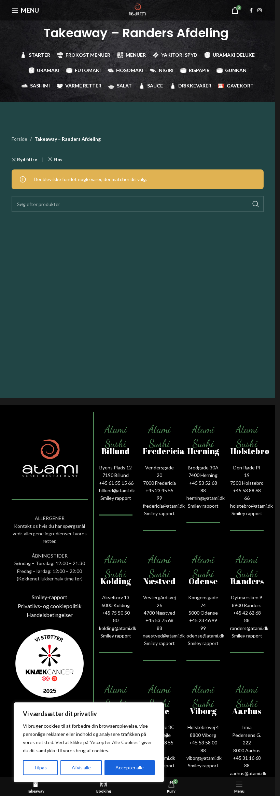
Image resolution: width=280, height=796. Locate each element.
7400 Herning (203, 475)
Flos (58, 159)
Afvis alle (81, 767)
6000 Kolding (115, 605)
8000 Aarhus (247, 750)
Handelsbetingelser (50, 615)
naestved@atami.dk (164, 636)
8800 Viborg (203, 735)
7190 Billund (115, 475)
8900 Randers (247, 605)
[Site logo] (137, 10)
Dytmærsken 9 (246, 597)
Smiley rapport (115, 498)
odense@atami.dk (205, 636)
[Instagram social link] (259, 10)
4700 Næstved (159, 613)
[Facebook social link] (251, 10)
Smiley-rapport (49, 597)
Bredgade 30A (203, 467)
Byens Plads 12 (115, 467)
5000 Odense (203, 613)
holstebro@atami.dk (251, 506)
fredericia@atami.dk (164, 506)
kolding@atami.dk (117, 628)
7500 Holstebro (247, 483)
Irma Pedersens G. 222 (246, 734)
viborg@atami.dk (204, 758)
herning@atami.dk (205, 498)
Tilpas (40, 767)
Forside (19, 139)
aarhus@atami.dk (248, 773)
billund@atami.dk (117, 490)
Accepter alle (129, 767)
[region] (89, 742)
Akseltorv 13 (115, 597)
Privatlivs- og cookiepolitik (50, 606)
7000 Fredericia (159, 483)
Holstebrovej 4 (203, 727)
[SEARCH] (256, 204)
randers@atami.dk (249, 628)
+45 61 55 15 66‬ (116, 483)
